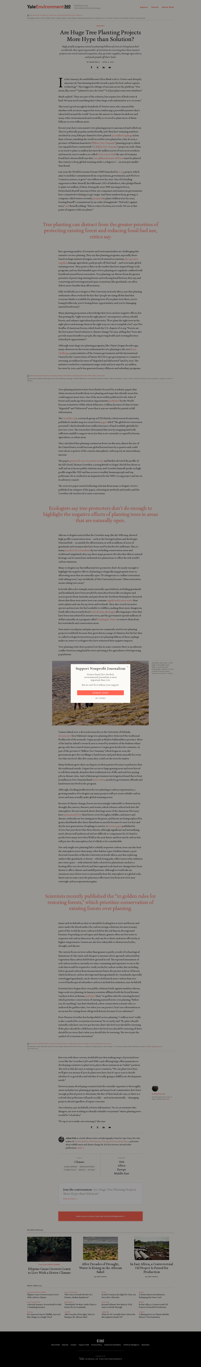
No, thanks (100, 698)
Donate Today (101, 693)
